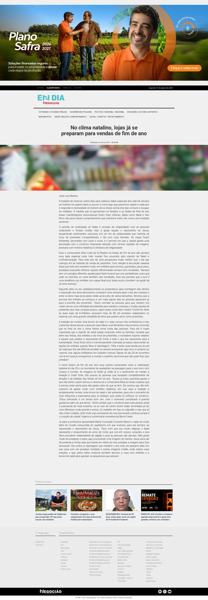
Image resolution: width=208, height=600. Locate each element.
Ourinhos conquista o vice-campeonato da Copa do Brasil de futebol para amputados (86, 517)
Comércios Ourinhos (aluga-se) (100, 542)
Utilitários (64, 557)
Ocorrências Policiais (81, 112)
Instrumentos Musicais (154, 542)
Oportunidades (151, 557)
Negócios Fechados (153, 554)
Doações (121, 572)
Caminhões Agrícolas (125, 551)
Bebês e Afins (122, 560)
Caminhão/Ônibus (124, 554)
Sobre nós (66, 88)
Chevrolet (64, 542)
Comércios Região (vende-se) (99, 554)
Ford (62, 551)
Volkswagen (65, 548)
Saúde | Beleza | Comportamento (70, 117)
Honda (63, 563)
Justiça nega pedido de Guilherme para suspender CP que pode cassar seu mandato (50, 517)
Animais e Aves (123, 557)
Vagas (120, 548)
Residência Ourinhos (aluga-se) (100, 545)
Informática (122, 581)
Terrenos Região (95, 575)
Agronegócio (45, 117)
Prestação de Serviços (154, 563)
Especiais (64, 560)
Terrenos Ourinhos (96, 572)
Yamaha (64, 566)
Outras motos (66, 569)
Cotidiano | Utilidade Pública (53, 112)
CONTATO (39, 545)
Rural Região (93, 569)
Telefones (149, 569)
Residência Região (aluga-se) (99, 560)
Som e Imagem (151, 566)
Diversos (121, 569)
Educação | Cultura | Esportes (142, 112)
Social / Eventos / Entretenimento (107, 117)
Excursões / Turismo (125, 578)
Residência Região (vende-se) (99, 563)
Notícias (40, 88)
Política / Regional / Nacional (109, 112)
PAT (119, 542)
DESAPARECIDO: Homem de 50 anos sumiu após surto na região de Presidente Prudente (121, 517)
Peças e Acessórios (152, 560)
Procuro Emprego (124, 545)
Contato (78, 88)
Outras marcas (66, 554)
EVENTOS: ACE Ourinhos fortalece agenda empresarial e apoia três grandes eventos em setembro (156, 517)
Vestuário (149, 578)
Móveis (148, 551)
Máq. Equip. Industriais (154, 545)
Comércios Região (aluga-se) (99, 551)
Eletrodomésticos (124, 575)
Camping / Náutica (124, 566)
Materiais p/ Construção (154, 548)
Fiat (62, 545)
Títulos (148, 572)
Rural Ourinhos (94, 566)
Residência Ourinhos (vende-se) (100, 557)
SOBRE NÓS (39, 542)
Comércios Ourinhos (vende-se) (100, 548)
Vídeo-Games (151, 581)
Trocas (148, 575)
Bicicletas (121, 563)
